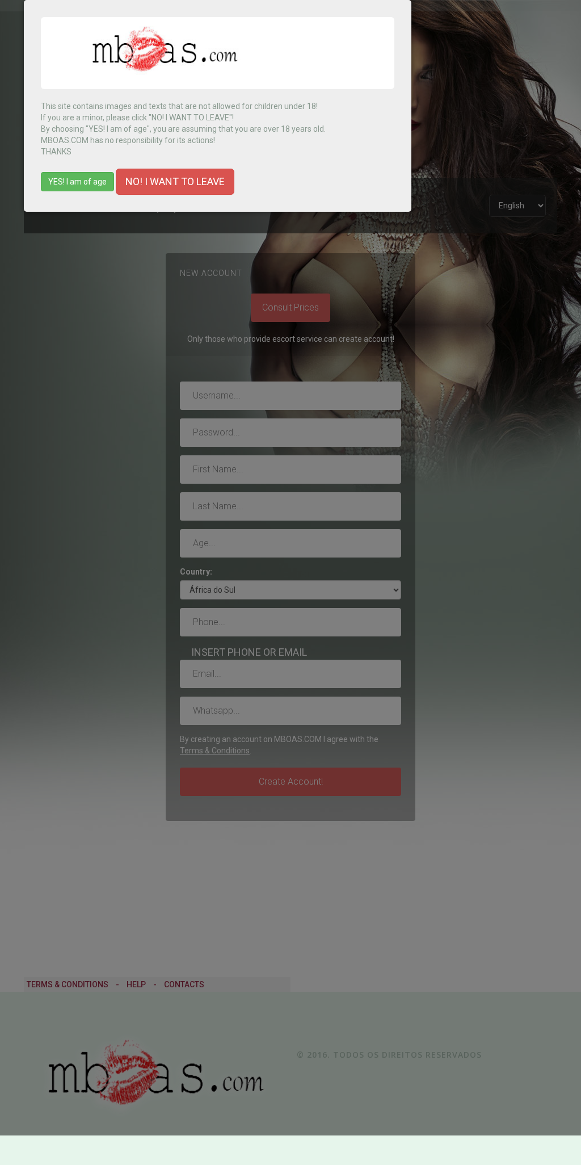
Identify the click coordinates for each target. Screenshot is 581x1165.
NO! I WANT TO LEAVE (175, 181)
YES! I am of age (77, 181)
